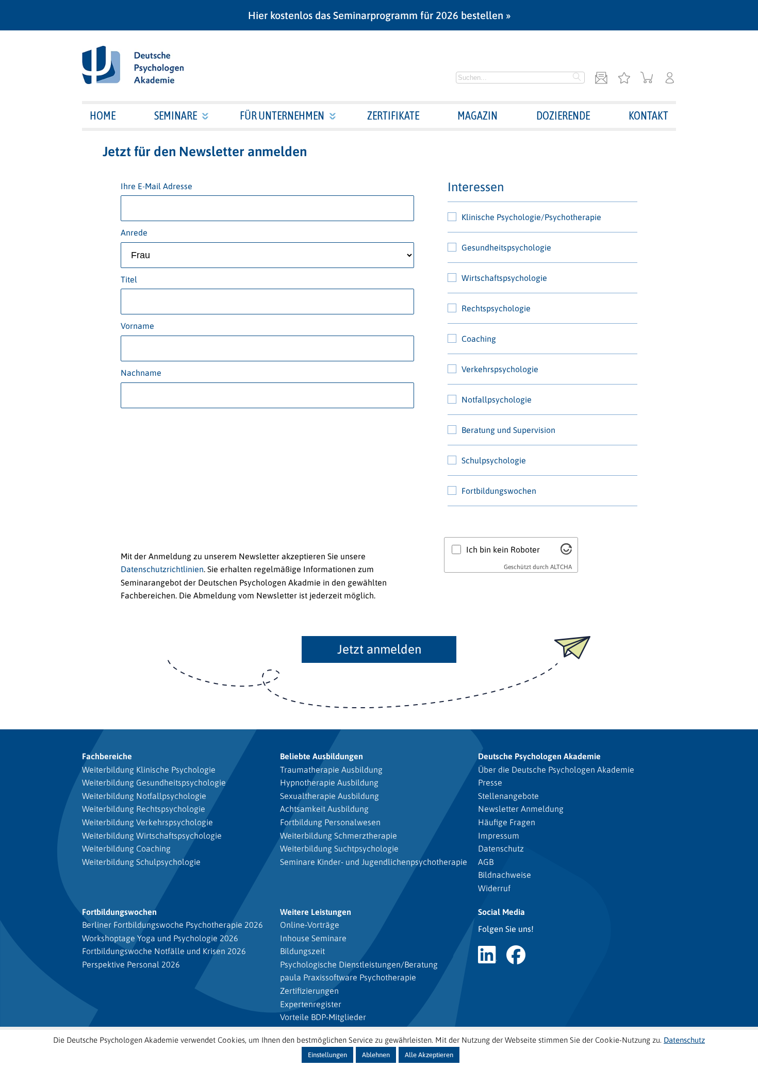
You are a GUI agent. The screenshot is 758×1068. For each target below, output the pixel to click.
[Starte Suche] (577, 78)
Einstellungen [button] (327, 1055)
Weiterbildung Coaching (126, 848)
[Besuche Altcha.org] (566, 551)
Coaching (479, 338)
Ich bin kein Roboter (503, 549)
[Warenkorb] (646, 79)
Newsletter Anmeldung (521, 808)
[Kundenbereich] (670, 79)
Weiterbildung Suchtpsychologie (339, 848)
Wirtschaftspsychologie (504, 277)
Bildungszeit (302, 951)
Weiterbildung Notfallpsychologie (144, 795)
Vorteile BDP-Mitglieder (323, 1017)
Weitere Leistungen (315, 911)
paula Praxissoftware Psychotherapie (348, 977)
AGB (485, 861)
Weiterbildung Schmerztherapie (338, 835)
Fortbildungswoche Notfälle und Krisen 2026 (164, 951)
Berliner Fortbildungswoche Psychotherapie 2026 (172, 924)
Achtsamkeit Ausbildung (324, 808)
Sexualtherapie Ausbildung (329, 795)
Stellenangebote (508, 795)
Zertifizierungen (309, 990)
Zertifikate (393, 115)
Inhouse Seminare (313, 938)
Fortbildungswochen (499, 490)
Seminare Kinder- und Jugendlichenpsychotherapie (373, 861)
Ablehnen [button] (376, 1055)
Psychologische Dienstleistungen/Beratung (359, 964)
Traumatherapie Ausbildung (331, 769)
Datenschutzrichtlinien (162, 569)
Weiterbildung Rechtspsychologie (143, 808)
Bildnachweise (504, 874)
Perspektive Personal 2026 (131, 964)
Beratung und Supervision (508, 430)
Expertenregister (310, 1004)
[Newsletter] (601, 79)
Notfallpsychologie (497, 399)
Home (103, 115)
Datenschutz (501, 848)
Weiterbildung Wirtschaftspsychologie (152, 835)
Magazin (477, 115)
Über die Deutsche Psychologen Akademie (556, 769)
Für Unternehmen (282, 115)
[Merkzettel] (624, 79)
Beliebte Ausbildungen (321, 756)
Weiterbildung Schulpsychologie (141, 861)
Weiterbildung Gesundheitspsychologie (154, 782)
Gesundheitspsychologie (506, 247)
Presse (490, 782)
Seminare (175, 115)
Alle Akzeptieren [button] (429, 1055)
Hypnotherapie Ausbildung (329, 782)
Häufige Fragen (506, 822)
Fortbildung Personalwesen (330, 822)
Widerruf (494, 888)
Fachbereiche (107, 756)
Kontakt (648, 115)
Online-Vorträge (309, 924)
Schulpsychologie (494, 460)
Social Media (501, 911)
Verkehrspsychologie (500, 369)
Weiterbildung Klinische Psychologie (149, 769)
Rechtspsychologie (496, 308)
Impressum (498, 835)
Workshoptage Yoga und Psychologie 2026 (160, 938)
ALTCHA (561, 567)
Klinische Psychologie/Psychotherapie (531, 217)
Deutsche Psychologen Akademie (539, 756)
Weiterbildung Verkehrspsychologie (147, 822)
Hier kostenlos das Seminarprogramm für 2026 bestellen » (379, 15)
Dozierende (563, 115)
